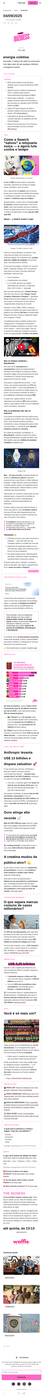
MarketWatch (22, 113)
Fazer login (21, 3)
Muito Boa (7, 1161)
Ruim (29, 1161)
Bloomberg (12, 129)
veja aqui (27, 288)
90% (34, 395)
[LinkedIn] (18, 1384)
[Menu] (40, 2)
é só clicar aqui (16, 1182)
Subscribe (33, 3)
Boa (14, 1161)
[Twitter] (13, 1384)
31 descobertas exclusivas (28, 637)
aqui (35, 648)
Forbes (15, 121)
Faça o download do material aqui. (19, 1078)
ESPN (10, 87)
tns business (7, 10)
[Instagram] (29, 1384)
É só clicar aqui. (32, 1186)
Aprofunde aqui (19, 1002)
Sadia (7, 1142)
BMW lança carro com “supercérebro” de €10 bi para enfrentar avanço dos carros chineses (21, 1096)
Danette (8, 1134)
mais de (16, 440)
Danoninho (9, 1137)
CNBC (32, 95)
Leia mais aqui (9, 850)
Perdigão (8, 1139)
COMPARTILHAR (33, 571)
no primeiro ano (17, 442)
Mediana (21, 1161)
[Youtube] (24, 1384)
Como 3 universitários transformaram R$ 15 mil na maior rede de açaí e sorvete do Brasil (21, 1116)
